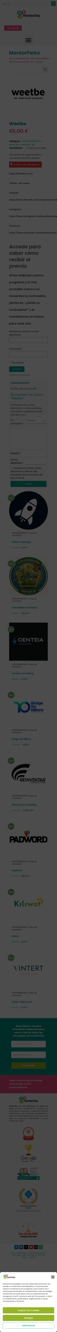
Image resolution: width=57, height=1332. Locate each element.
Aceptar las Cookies (28, 1310)
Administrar (28, 1325)
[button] (52, 1277)
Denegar (28, 1317)
